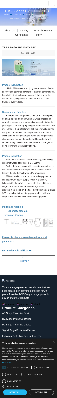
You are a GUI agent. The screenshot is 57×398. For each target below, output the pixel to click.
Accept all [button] (15, 392)
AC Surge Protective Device (16, 313)
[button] (28, 386)
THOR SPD (30, 14)
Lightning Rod (35, 336)
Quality (24, 30)
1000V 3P (24, 261)
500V (24, 257)
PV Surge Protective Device (16, 324)
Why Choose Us (42, 30)
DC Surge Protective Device (16, 319)
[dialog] (28, 368)
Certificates (21, 34)
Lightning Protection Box (15, 336)
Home (6, 14)
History (38, 34)
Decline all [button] (41, 392)
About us (17, 14)
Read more (7, 362)
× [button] (54, 342)
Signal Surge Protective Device (18, 330)
